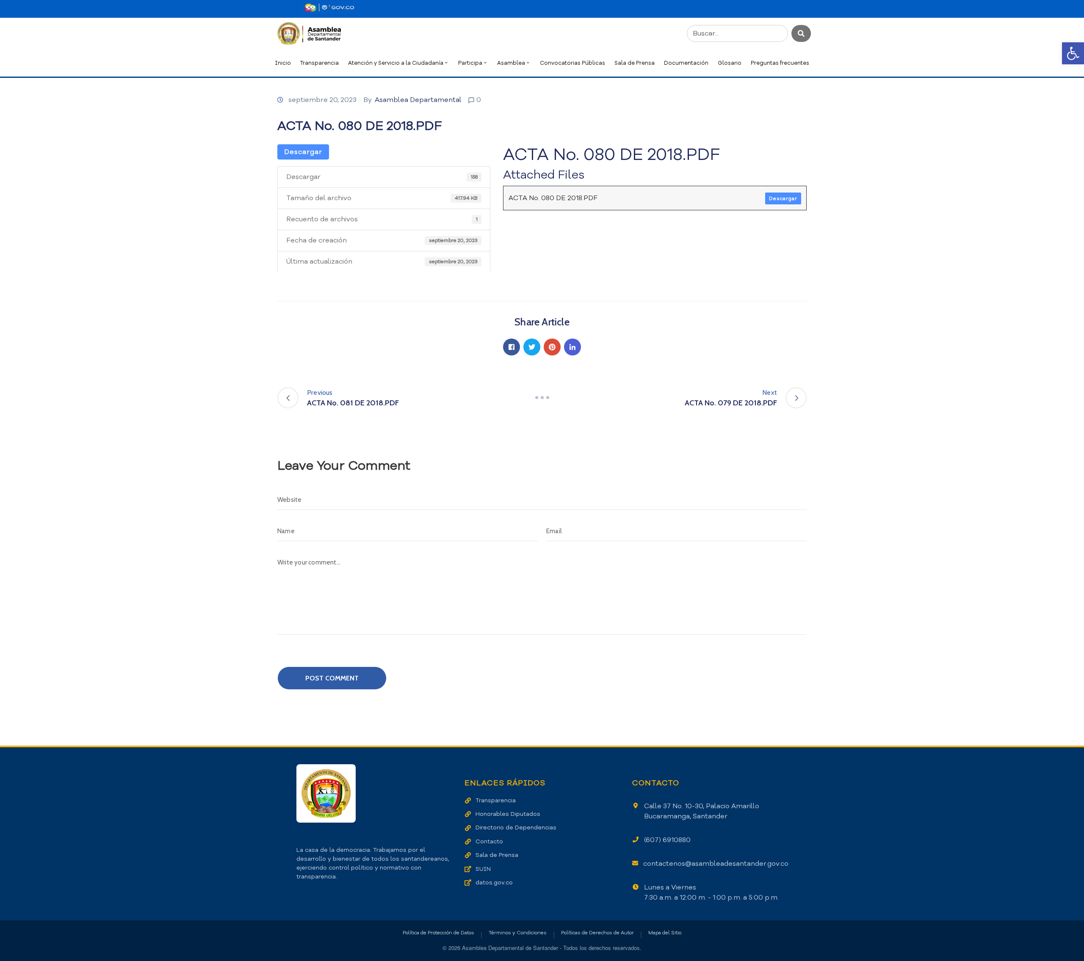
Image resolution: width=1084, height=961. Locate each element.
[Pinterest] (552, 347)
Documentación (686, 62)
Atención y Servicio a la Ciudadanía (395, 62)
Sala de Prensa (634, 62)
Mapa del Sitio (664, 932)
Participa (470, 62)
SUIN (483, 869)
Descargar (303, 152)
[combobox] (737, 33)
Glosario (729, 62)
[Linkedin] (572, 347)
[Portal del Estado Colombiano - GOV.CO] (329, 7)
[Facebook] (511, 347)
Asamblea (511, 62)
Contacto (489, 841)
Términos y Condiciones (518, 932)
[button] (1073, 53)
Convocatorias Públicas (572, 62)
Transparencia (319, 62)
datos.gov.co (494, 882)
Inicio (283, 62)
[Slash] (542, 397)
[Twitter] (531, 347)
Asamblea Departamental (418, 100)
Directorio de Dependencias (516, 827)
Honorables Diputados (508, 814)
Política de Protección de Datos (438, 932)
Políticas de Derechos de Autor (597, 932)
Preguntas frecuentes (780, 62)
